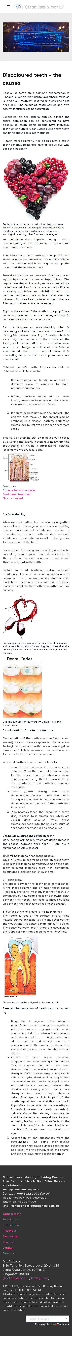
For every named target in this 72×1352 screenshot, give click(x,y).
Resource (8, 1253)
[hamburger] (8, 6)
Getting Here (39, 1278)
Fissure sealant (13, 498)
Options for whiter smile (19, 490)
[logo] (40, 6)
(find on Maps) (14, 1278)
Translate (63, 1324)
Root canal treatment (17, 494)
